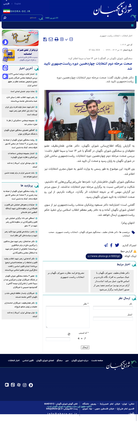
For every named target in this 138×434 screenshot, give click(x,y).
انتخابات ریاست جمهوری (109, 36)
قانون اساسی (27, 360)
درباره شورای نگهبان (80, 360)
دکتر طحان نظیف (110, 232)
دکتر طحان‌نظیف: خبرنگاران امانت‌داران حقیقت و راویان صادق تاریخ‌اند (20, 304)
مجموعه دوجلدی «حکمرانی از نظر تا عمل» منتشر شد (22, 122)
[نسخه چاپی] (56, 39)
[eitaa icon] (5, 68)
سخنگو (60, 360)
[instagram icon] (5, 51)
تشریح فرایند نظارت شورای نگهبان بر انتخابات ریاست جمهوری (66, 275)
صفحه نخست (97, 360)
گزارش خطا (126, 251)
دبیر (67, 360)
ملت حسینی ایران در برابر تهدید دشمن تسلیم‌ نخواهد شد (20, 174)
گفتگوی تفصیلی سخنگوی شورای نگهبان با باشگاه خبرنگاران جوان (20, 132)
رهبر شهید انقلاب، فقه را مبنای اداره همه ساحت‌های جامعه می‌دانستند (21, 99)
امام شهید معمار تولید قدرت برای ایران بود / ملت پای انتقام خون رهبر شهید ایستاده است (21, 110)
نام (131, 303)
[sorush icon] (5, 42)
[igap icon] (5, 77)
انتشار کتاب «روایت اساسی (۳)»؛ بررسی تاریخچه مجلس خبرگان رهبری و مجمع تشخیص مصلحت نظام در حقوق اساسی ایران (22, 80)
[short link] (104, 256)
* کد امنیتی (84, 333)
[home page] (113, 10)
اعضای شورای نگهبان (45, 360)
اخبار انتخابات (127, 36)
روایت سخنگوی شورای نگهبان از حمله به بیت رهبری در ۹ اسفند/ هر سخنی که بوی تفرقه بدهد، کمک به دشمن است (20, 143)
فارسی (6, 4)
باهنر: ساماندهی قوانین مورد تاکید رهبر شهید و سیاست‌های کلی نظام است (20, 233)
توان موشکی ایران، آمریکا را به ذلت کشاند (22, 165)
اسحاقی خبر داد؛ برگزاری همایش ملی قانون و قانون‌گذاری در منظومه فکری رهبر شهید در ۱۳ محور (21, 222)
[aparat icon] (5, 59)
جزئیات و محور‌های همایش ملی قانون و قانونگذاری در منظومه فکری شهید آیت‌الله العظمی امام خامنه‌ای (21, 208)
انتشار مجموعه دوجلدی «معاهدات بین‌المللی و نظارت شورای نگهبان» (22, 155)
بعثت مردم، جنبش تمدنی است (22, 91)
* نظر (86, 303)
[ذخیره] (45, 39)
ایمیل (129, 314)
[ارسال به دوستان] (51, 39)
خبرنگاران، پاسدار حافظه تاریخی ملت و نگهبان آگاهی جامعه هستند (21, 295)
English (18, 4)
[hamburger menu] (132, 25)
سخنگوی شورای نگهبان (89, 232)
